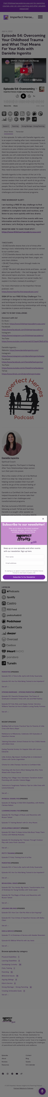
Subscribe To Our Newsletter (24, 577)
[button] (43, 519)
